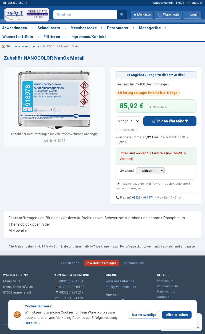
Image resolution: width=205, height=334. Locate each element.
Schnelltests (48, 28)
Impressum (165, 281)
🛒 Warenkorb (134, 263)
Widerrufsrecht (167, 286)
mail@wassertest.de (121, 287)
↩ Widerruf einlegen (101, 263)
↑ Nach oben (70, 263)
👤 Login (192, 15)
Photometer (118, 28)
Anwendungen (14, 28)
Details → (33, 323)
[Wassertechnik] (27, 14)
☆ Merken (126, 130)
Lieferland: (127, 170)
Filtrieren (52, 37)
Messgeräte (150, 28)
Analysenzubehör (27, 46)
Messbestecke (83, 28)
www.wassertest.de (120, 281)
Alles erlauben (177, 315)
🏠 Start (7, 46)
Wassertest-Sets (17, 37)
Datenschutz (166, 291)
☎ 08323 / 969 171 (16, 3)
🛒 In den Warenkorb (170, 121)
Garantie (163, 297)
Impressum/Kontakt (88, 37)
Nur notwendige (144, 315)
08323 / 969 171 (142, 197)
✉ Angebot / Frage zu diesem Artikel (156, 75)
